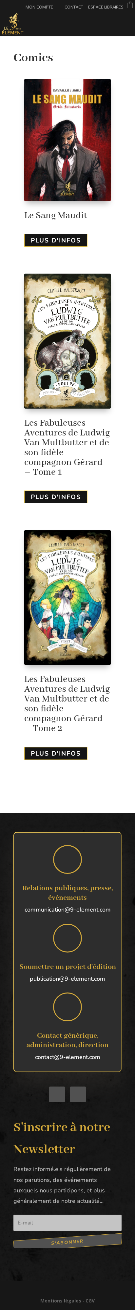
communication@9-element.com (68, 910)
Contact (74, 7)
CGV (90, 1301)
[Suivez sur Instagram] (78, 1094)
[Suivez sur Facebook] (57, 1094)
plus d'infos (56, 240)
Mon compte (39, 7)
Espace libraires (106, 7)
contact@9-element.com (67, 1057)
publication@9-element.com (67, 979)
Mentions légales (60, 1301)
